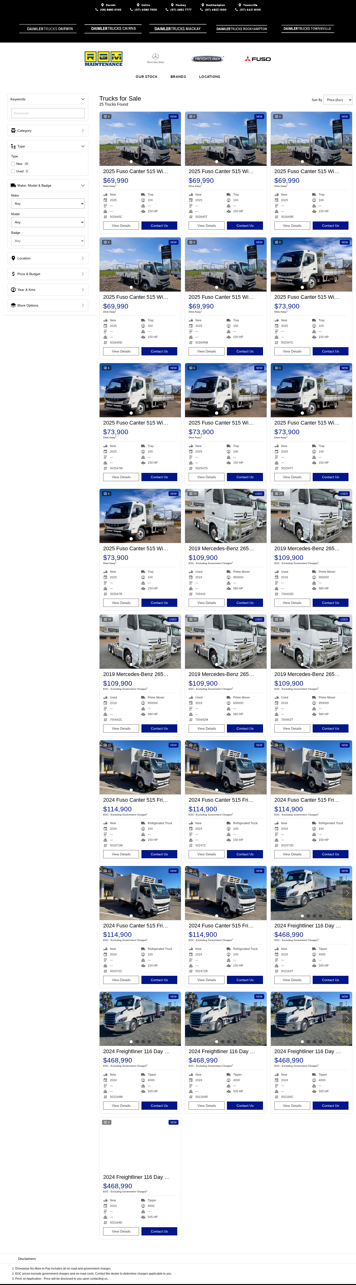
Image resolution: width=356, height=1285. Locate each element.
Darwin (111, 5)
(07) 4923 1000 (215, 9)
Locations (209, 77)
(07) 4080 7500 (146, 9)
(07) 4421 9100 (250, 9)
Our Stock (146, 77)
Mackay (181, 5)
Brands (178, 77)
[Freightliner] (207, 58)
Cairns (145, 5)
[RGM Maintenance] (103, 58)
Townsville (250, 5)
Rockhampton (215, 5)
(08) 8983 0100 (110, 9)
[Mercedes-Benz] (156, 58)
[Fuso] (257, 58)
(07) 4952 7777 (181, 9)
